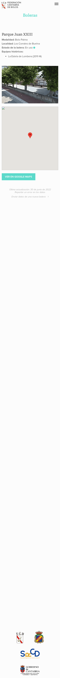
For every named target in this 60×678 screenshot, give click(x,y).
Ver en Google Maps (18, 176)
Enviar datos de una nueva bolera (29, 196)
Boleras (30, 15)
